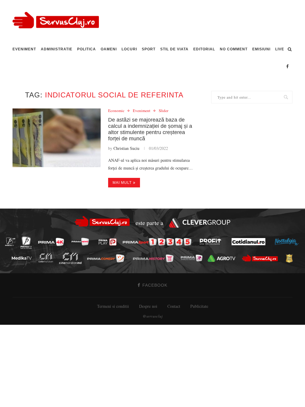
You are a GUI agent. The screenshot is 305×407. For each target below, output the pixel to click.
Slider (163, 110)
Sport (148, 49)
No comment (234, 49)
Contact (173, 306)
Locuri (129, 49)
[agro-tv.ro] (223, 258)
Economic (116, 110)
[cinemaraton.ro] (47, 257)
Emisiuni (261, 49)
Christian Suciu (126, 148)
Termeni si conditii (113, 306)
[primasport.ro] (158, 242)
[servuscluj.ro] (261, 257)
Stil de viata (174, 49)
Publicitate (199, 306)
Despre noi (148, 306)
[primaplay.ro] (109, 242)
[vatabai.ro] (291, 258)
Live (279, 49)
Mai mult (122, 183)
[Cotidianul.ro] (250, 241)
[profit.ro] (212, 242)
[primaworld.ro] (193, 258)
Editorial (204, 49)
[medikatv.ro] (23, 258)
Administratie (56, 49)
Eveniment (24, 49)
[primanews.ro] (82, 241)
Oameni (109, 49)
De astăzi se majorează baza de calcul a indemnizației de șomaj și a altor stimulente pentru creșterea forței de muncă (150, 129)
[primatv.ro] (12, 241)
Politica (86, 49)
